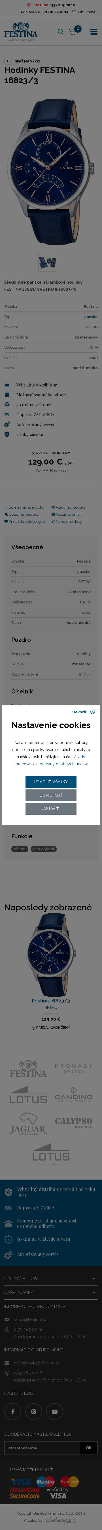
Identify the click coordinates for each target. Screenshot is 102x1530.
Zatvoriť (79, 712)
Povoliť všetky (51, 781)
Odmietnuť (51, 795)
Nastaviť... (51, 808)
